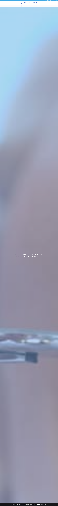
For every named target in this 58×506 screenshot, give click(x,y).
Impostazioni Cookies (43, 504)
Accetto (38, 504)
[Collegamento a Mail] (56, 3)
